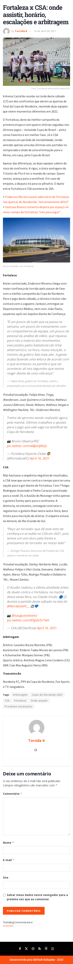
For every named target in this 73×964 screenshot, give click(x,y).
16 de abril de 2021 (45, 31)
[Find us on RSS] (39, 948)
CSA (7, 700)
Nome (8, 842)
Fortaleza (20, 700)
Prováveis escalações (18, 706)
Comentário (12, 793)
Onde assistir (39, 700)
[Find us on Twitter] (26, 948)
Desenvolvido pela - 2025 (36, 959)
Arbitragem (20, 694)
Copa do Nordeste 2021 (47, 694)
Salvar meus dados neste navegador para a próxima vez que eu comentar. (37, 897)
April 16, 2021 (39, 458)
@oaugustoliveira (24, 615)
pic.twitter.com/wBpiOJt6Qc (27, 446)
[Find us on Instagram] (33, 948)
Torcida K (21, 31)
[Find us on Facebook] (20, 948)
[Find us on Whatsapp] (52, 948)
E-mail (8, 860)
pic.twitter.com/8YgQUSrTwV (28, 620)
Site (5, 877)
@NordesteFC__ (18, 606)
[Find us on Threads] (46, 948)
